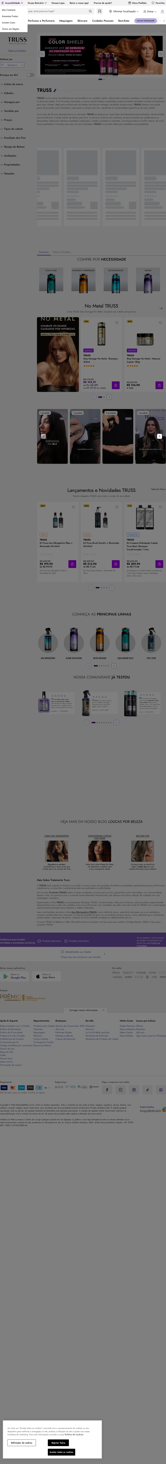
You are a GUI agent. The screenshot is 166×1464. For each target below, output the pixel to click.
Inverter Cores (8, 22)
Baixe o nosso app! (79, 3)
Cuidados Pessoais (102, 21)
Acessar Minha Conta (150, 11)
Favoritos (160, 3)
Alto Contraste (8, 10)
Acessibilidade (12, 3)
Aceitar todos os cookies (61, 1452)
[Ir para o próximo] (164, 21)
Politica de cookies (74, 1434)
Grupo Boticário (36, 3)
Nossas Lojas (58, 3)
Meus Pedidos (139, 3)
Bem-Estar (124, 21)
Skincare (82, 21)
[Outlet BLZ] (145, 21)
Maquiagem (66, 21)
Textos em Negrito (10, 29)
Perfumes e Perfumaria (41, 21)
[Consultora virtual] (99, 11)
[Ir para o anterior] (160, 21)
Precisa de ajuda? (103, 3)
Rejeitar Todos (58, 1442)
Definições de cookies (21, 1442)
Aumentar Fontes (10, 16)
